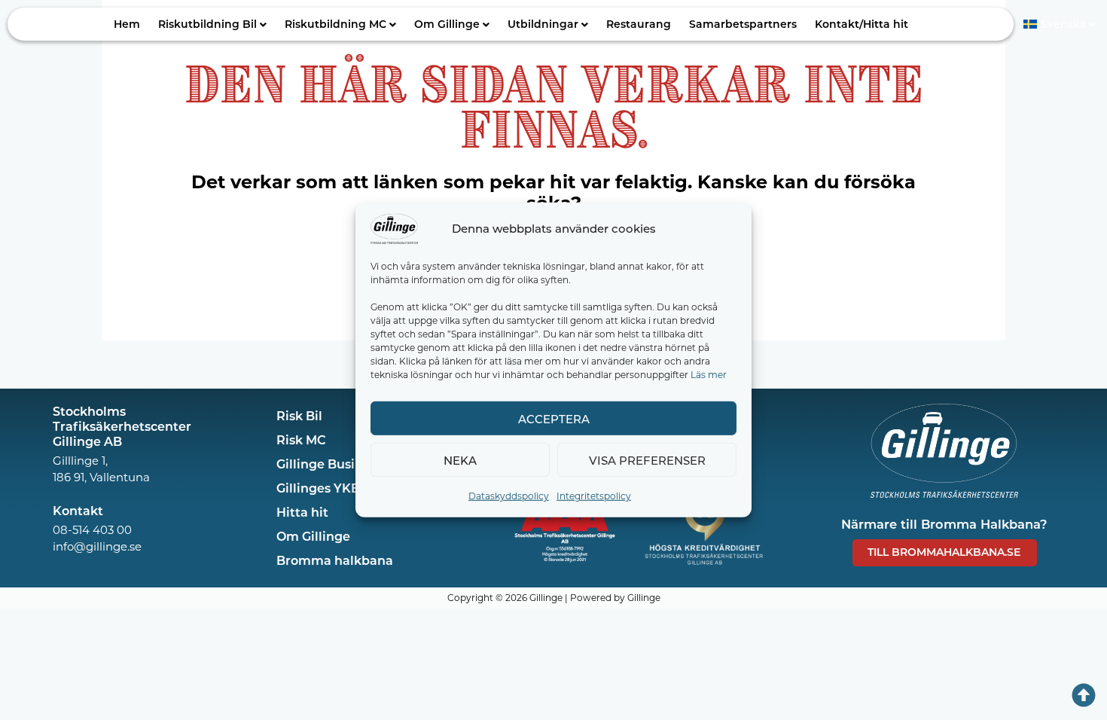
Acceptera (554, 418)
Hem (127, 24)
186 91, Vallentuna (101, 476)
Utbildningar (543, 24)
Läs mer (709, 374)
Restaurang (638, 24)
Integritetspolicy (594, 496)
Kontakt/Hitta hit (861, 24)
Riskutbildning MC (335, 24)
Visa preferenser (647, 459)
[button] (212, 24)
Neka (460, 459)
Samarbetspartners (743, 24)
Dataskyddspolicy (508, 496)
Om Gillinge (447, 24)
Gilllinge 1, (80, 460)
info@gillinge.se (97, 546)
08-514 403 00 (92, 529)
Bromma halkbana (334, 560)
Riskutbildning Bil (207, 24)
